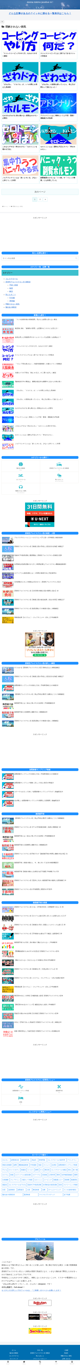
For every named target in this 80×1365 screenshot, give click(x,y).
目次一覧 (40, 1350)
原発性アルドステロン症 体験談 (40, 1353)
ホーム (14, 1350)
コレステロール (14, 1356)
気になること (40, 1356)
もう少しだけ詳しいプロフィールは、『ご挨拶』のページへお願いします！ (31, 1290)
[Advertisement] (40, 233)
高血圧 (66, 1353)
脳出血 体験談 (14, 1353)
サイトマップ (14, 1359)
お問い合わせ (66, 1359)
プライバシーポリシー (40, 1359)
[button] (76, 258)
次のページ (40, 192)
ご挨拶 (66, 1350)
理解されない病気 (66, 1356)
